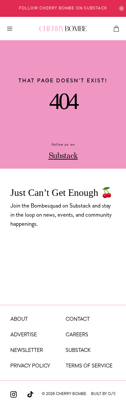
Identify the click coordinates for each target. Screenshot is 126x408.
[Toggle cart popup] (116, 28)
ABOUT (19, 319)
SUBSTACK (78, 350)
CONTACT (78, 319)
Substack (63, 156)
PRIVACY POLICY (30, 366)
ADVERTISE (23, 335)
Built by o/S (103, 394)
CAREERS (77, 335)
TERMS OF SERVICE (89, 366)
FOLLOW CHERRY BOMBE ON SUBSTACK (63, 8)
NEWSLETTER (26, 350)
